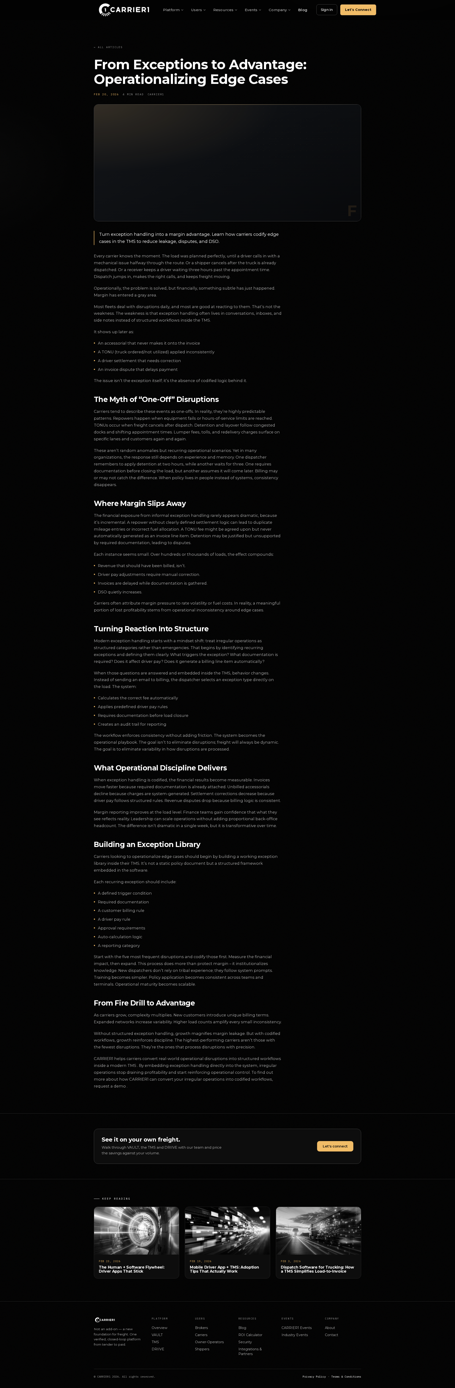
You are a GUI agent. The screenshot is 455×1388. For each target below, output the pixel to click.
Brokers (201, 1328)
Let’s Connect (358, 10)
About (330, 1328)
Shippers (202, 1349)
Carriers (201, 1335)
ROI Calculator (250, 1335)
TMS (155, 1342)
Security (245, 1342)
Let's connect (335, 1146)
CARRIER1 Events (297, 1328)
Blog (302, 10)
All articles (108, 47)
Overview (159, 1328)
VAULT (157, 1335)
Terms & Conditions (346, 1376)
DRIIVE (158, 1349)
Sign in (327, 9)
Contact (331, 1335)
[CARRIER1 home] (123, 9)
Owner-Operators (209, 1342)
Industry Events (295, 1335)
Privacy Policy (314, 1376)
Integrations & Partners (250, 1351)
